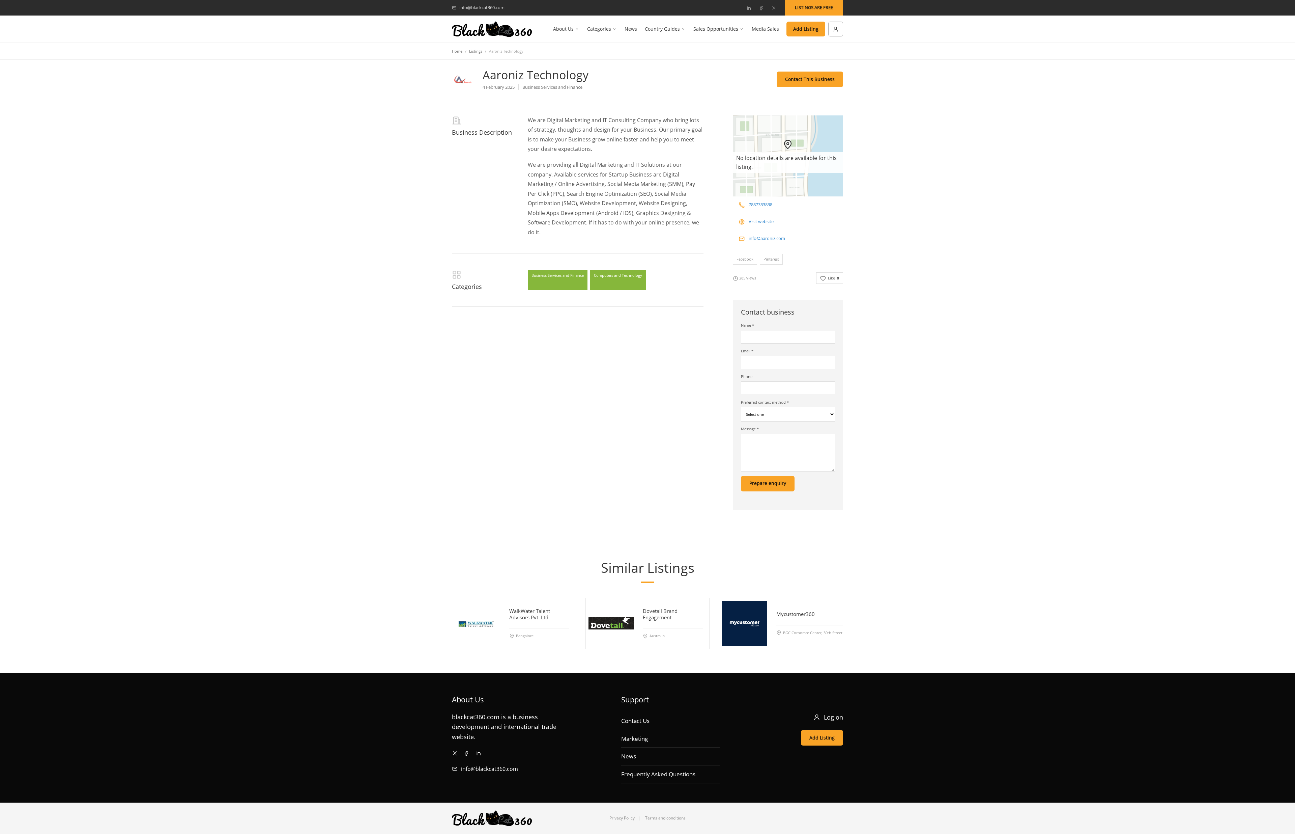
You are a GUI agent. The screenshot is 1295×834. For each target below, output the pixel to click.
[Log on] (835, 29)
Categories (599, 29)
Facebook (745, 259)
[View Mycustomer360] (744, 623)
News (631, 29)
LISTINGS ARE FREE (814, 7)
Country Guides (662, 29)
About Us (563, 29)
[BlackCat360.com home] (492, 29)
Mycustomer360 (795, 614)
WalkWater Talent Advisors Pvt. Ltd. (529, 614)
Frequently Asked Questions (658, 774)
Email (747, 350)
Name (747, 325)
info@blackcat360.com (489, 769)
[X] (773, 8)
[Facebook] (761, 8)
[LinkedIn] (748, 8)
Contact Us (635, 721)
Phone (746, 376)
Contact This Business (810, 79)
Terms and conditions (665, 818)
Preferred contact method (765, 402)
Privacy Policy (622, 818)
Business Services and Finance (557, 275)
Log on (833, 717)
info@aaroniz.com (767, 238)
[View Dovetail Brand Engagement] (611, 623)
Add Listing (805, 29)
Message (750, 428)
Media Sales (765, 29)
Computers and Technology (618, 275)
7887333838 (760, 204)
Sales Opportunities (715, 29)
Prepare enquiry (767, 483)
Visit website (761, 221)
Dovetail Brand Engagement (660, 614)
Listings (475, 51)
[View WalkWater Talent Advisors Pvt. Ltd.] (477, 623)
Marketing (634, 739)
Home (457, 51)
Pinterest (771, 259)
